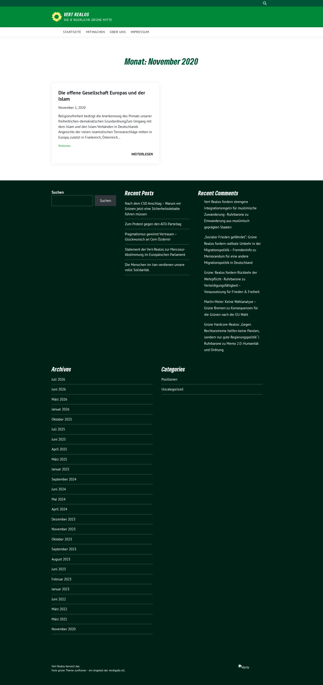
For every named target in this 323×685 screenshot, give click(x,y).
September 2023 (64, 549)
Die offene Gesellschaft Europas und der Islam (101, 95)
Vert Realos (76, 14)
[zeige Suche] (264, 3)
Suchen (58, 192)
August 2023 (61, 559)
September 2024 (64, 479)
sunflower (80, 670)
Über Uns (118, 32)
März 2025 (59, 459)
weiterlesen (142, 154)
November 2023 (64, 529)
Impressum (140, 32)
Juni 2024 (59, 489)
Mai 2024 (58, 499)
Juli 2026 (58, 379)
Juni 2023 (59, 569)
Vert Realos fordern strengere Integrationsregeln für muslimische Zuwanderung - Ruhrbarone (230, 208)
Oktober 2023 (62, 539)
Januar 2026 (60, 409)
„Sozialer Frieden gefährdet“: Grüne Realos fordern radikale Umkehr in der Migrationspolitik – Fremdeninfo (232, 243)
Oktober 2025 (62, 419)
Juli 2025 (58, 429)
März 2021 (59, 619)
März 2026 (59, 399)
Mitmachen (95, 32)
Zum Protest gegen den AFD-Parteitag (153, 224)
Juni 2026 (59, 389)
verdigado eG (116, 670)
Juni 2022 (59, 599)
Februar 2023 (61, 579)
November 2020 (64, 629)
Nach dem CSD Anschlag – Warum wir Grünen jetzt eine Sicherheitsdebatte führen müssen (153, 208)
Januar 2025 (60, 469)
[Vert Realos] (57, 16)
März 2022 (59, 609)
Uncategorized (172, 389)
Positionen (64, 146)
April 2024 (59, 509)
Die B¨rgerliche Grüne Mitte (88, 20)
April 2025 (59, 449)
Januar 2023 (60, 589)
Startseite (72, 32)
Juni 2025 (59, 439)
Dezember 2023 (63, 519)
